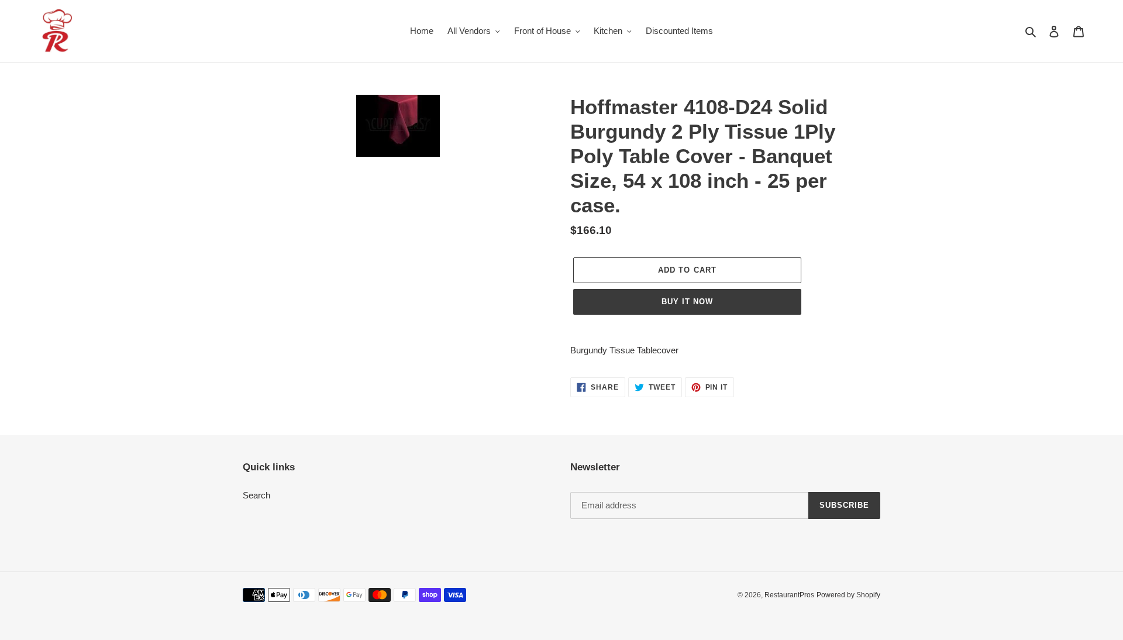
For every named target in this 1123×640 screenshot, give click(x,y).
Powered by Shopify (848, 595)
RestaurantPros (789, 595)
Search (256, 495)
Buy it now (687, 301)
